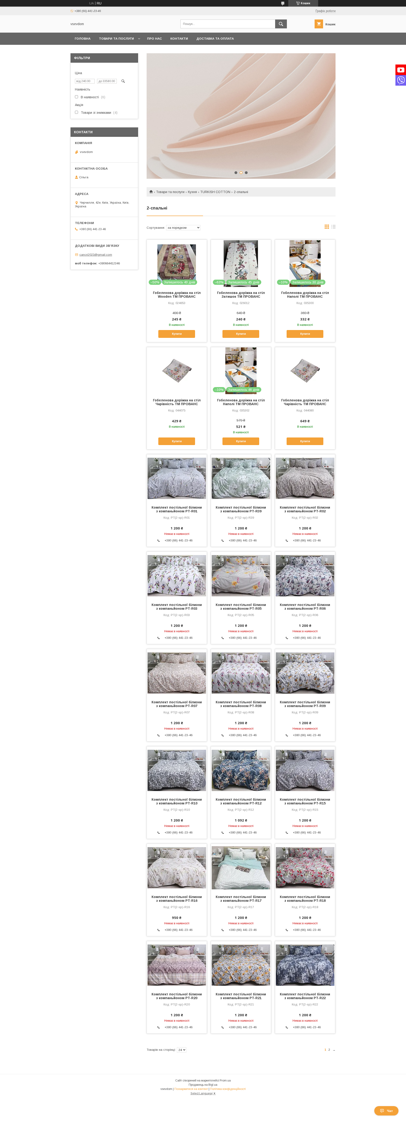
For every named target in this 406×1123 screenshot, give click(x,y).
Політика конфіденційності (228, 1089)
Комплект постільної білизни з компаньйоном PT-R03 (177, 606)
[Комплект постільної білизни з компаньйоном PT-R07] (177, 672)
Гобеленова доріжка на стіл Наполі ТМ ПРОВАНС (305, 294)
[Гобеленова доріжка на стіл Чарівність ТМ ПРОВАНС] (177, 370)
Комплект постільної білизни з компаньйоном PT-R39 (241, 509)
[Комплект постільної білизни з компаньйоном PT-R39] (241, 477)
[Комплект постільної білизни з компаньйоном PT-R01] (177, 477)
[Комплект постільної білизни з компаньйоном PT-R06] (305, 575)
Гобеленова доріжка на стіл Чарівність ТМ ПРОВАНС (177, 402)
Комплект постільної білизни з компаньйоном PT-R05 (241, 606)
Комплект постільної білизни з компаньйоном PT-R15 (305, 801)
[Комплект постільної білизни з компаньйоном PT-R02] (305, 477)
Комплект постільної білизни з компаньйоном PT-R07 (177, 704)
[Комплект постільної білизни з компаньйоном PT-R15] (305, 769)
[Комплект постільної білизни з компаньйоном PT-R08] (241, 672)
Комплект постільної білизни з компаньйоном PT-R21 (241, 996)
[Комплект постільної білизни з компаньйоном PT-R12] (241, 769)
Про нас (154, 38)
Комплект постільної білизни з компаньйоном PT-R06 (305, 606)
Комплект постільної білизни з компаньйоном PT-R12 (241, 801)
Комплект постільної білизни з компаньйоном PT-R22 (305, 996)
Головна (82, 38)
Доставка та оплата (215, 38)
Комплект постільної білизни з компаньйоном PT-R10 (177, 801)
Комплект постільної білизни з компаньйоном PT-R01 (177, 509)
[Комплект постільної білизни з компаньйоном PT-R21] (241, 964)
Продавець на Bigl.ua (203, 1084)
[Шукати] (281, 23)
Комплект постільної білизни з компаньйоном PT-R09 (305, 704)
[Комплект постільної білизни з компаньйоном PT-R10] (177, 769)
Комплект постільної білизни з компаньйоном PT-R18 (305, 898)
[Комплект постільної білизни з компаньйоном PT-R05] (241, 575)
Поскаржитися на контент (191, 1089)
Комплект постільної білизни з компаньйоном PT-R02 (305, 509)
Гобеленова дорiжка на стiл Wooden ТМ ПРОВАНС (177, 294)
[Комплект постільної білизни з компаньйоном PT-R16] (177, 867)
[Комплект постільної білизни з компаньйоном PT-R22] (305, 964)
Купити (177, 333)
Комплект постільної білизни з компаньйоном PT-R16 (177, 898)
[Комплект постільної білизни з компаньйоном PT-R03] (177, 575)
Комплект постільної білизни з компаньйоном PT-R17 (241, 898)
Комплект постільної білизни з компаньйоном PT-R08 (241, 704)
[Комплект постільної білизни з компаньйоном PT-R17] (241, 867)
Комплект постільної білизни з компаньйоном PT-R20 (177, 996)
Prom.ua (225, 1080)
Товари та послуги (116, 38)
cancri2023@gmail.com (95, 254)
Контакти (179, 38)
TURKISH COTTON (215, 192)
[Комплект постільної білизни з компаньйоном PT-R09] (305, 672)
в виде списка (333, 228)
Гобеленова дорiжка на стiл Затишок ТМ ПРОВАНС (241, 294)
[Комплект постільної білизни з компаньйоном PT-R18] (305, 867)
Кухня (192, 192)
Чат (390, 1111)
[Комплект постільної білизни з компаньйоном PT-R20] (177, 964)
